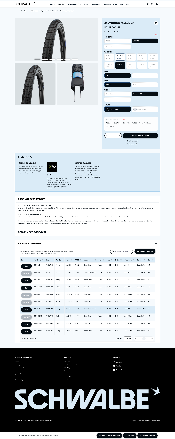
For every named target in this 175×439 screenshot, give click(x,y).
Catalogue (67, 361)
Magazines (67, 370)
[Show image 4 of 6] (60, 59)
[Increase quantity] (119, 135)
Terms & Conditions (144, 420)
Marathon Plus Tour (66, 11)
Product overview (30, 243)
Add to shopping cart (140, 136)
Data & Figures (68, 367)
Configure (130, 435)
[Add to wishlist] (156, 23)
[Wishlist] (152, 4)
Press (65, 373)
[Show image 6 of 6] (75, 59)
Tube (107, 76)
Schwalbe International (70, 364)
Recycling (66, 380)
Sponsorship (18, 373)
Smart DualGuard (139, 94)
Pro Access (18, 370)
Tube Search (18, 377)
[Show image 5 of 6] (67, 59)
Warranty (17, 364)
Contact (17, 361)
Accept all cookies (147, 435)
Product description (31, 199)
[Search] (147, 4)
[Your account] (157, 4)
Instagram (119, 362)
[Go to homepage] (24, 4)
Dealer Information (20, 367)
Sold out (26, 273)
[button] (136, 338)
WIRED (108, 85)
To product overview (132, 144)
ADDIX (108, 41)
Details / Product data (32, 232)
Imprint (133, 420)
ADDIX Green (110, 47)
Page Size (119, 338)
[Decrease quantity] (106, 135)
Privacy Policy (156, 420)
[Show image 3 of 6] (52, 59)
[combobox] (128, 338)
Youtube (118, 366)
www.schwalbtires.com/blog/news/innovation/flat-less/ (114, 217)
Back (25, 11)
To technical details (132, 141)
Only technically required (109, 435)
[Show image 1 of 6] (37, 59)
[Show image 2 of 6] (45, 59)
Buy (26, 266)
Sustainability (67, 377)
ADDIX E (136, 41)
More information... (54, 435)
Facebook (119, 370)
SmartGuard (110, 94)
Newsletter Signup (20, 380)
